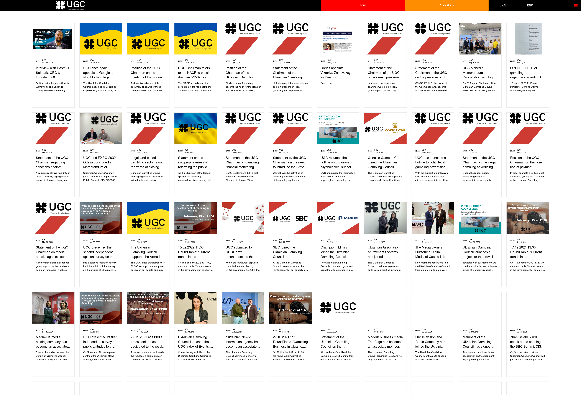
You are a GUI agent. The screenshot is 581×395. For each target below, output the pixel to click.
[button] (363, 5)
